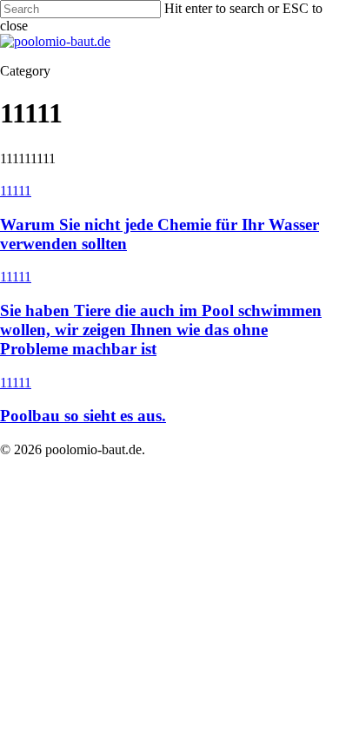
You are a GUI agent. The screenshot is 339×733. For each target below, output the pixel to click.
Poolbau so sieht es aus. (83, 415)
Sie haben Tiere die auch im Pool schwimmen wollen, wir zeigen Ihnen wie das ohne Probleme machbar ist (161, 329)
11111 (15, 190)
